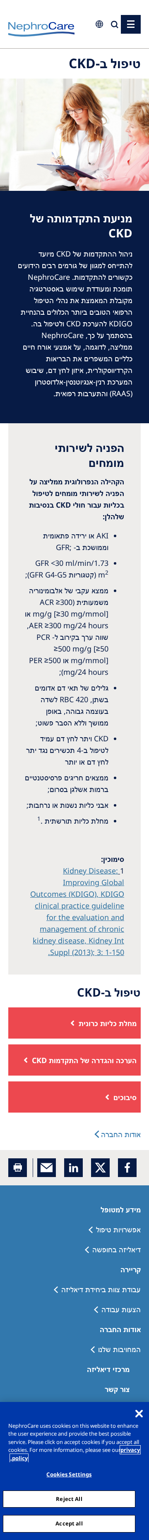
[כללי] (131, 24)
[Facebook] (127, 1167)
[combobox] (49, 57)
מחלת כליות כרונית (108, 1023)
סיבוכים (125, 1097)
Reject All (69, 1499)
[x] (100, 1167)
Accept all (68, 1523)
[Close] (139, 1413)
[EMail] (46, 1167)
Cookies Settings (68, 1474)
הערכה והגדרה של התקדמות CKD (84, 1060)
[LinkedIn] (73, 1167)
